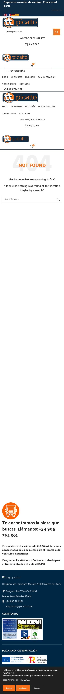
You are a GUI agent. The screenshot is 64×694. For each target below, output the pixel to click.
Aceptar (9, 688)
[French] (9, 14)
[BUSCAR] (56, 32)
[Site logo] (20, 22)
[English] (6, 14)
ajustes (25, 680)
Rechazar (23, 688)
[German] (13, 14)
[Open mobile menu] (32, 50)
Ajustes (37, 688)
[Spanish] (17, 14)
